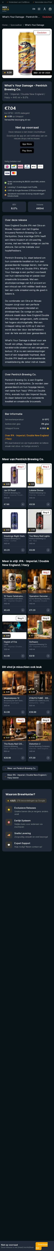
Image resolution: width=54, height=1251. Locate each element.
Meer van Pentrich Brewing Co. (20, 768)
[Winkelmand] (50, 9)
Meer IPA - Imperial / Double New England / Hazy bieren (25, 776)
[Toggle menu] (39, 9)
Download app (42, 1246)
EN (34, 9)
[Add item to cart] (23, 504)
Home (5, 25)
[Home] (5, 9)
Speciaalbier (16, 25)
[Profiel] (44, 9)
